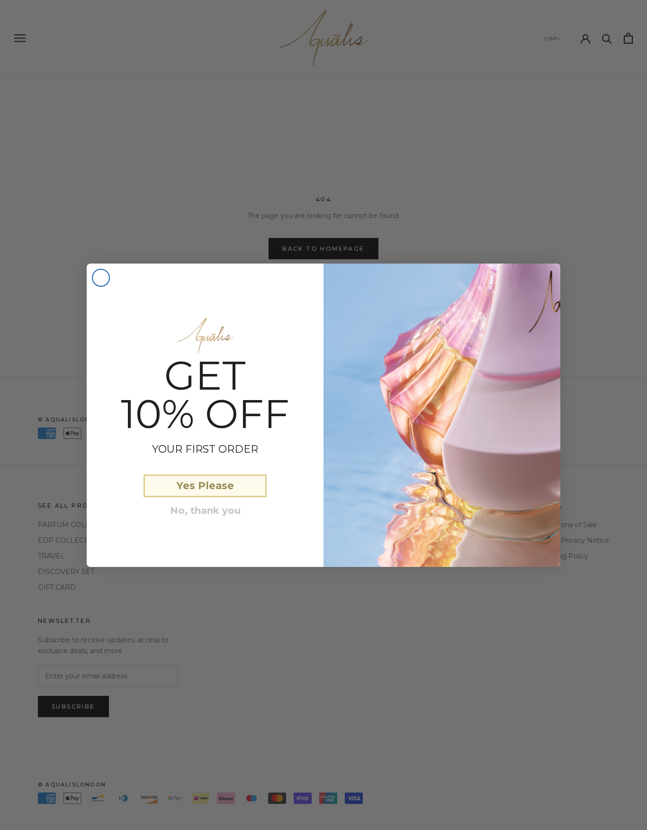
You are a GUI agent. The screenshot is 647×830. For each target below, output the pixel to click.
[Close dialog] (100, 277)
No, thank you (205, 510)
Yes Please (205, 486)
